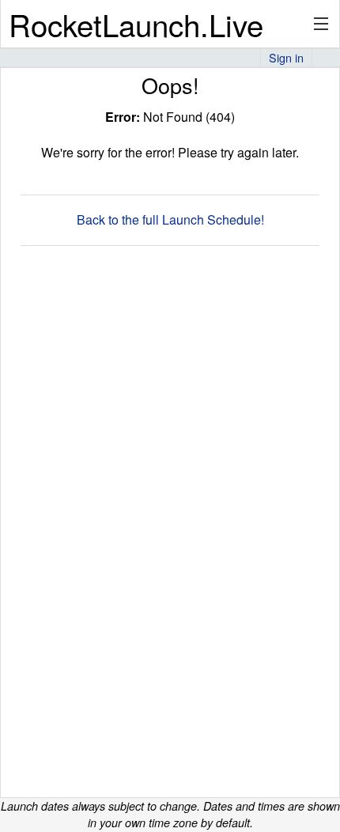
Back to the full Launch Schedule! (170, 219)
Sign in (286, 57)
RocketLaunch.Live (136, 24)
